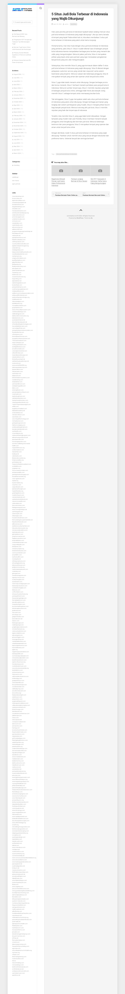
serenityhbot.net (16, 769)
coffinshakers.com (17, 592)
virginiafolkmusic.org (18, 447)
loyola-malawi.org (17, 482)
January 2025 (18, 119)
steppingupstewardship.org (20, 833)
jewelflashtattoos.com (18, 260)
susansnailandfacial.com (19, 773)
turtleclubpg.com (17, 678)
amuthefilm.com (17, 555)
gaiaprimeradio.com (18, 616)
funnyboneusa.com (18, 664)
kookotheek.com (17, 285)
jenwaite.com (16, 932)
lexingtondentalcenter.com (19, 429)
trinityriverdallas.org (18, 460)
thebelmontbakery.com (18, 239)
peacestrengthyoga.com (19, 787)
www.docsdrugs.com (18, 810)
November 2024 (18, 126)
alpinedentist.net (16, 281)
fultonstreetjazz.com (18, 301)
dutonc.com (15, 620)
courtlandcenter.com (18, 686)
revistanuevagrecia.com (19, 575)
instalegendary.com (18, 250)
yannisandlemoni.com (18, 384)
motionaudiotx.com (18, 958)
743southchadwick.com (19, 340)
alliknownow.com (17, 524)
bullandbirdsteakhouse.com (20, 818)
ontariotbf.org (16, 248)
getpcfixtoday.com (17, 262)
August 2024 (17, 136)
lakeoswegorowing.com (19, 944)
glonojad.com (16, 573)
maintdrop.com (16, 272)
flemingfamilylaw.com (18, 940)
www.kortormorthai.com (19, 796)
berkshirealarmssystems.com (21, 377)
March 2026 (17, 88)
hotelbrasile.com (17, 299)
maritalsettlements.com (19, 641)
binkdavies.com (16, 546)
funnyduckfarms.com (18, 930)
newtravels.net (16, 235)
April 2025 (17, 108)
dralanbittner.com (17, 381)
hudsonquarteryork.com (19, 882)
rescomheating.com (18, 963)
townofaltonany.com (18, 647)
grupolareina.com (17, 307)
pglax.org (15, 649)
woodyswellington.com (19, 876)
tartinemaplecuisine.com (19, 608)
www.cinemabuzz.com (18, 847)
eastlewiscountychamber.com (21, 526)
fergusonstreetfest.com (19, 905)
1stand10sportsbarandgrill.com (21, 404)
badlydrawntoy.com (18, 761)
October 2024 (18, 129)
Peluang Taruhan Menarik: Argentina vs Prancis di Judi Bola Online (21, 55)
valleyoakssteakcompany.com (21, 705)
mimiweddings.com (18, 965)
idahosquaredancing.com (19, 367)
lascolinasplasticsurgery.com (20, 820)
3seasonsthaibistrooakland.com (21, 464)
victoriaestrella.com (18, 682)
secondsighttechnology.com (20, 419)
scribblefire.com (17, 466)
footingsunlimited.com (18, 806)
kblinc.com (15, 388)
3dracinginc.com (17, 515)
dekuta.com (15, 845)
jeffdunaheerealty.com (18, 785)
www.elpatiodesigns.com (19, 880)
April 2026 (17, 84)
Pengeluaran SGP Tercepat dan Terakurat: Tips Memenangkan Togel (22, 42)
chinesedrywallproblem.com (20, 658)
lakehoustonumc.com (18, 763)
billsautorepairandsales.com (20, 899)
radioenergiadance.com (19, 283)
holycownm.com (17, 674)
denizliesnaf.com (17, 711)
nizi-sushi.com (16, 612)
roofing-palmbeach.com (19, 344)
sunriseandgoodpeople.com (20, 656)
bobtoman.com (16, 274)
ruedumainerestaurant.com (20, 569)
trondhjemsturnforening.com (20, 892)
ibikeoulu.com (16, 590)
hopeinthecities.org (17, 491)
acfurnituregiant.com (18, 217)
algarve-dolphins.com (18, 633)
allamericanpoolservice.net (20, 437)
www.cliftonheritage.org (19, 822)
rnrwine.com (15, 942)
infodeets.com (16, 208)
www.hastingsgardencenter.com (21, 862)
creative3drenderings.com (19, 748)
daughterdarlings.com (18, 206)
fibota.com (15, 884)
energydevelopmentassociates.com (22, 330)
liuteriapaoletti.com (17, 653)
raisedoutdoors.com (18, 357)
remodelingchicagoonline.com (21, 827)
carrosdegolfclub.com (18, 328)
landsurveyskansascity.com (20, 802)
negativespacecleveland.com (20, 651)
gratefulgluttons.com (18, 493)
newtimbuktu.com (17, 225)
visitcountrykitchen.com (19, 631)
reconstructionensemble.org (20, 668)
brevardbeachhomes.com (19, 336)
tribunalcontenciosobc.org (20, 528)
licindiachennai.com (18, 204)
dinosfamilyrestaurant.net (19, 322)
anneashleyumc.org (18, 800)
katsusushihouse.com (18, 565)
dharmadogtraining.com (19, 956)
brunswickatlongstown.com (20, 606)
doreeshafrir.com (17, 581)
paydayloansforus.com (19, 237)
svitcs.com (15, 717)
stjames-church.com (18, 577)
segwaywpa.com (17, 736)
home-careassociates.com (20, 470)
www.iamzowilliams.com (19, 859)
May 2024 (16, 146)
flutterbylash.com (17, 925)
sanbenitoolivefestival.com (20, 499)
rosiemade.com (16, 394)
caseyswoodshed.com (19, 707)
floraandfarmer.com (18, 332)
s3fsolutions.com (17, 334)
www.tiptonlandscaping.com (20, 831)
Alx (92, 218)
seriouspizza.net (17, 719)
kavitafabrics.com (17, 670)
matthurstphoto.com (18, 909)
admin (66, 24)
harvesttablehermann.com (19, 326)
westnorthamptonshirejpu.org (20, 297)
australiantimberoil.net (18, 320)
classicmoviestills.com (19, 501)
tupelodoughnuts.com (18, 396)
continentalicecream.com (19, 542)
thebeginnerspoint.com (19, 507)
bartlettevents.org (17, 303)
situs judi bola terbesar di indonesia (66, 154)
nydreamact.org (16, 256)
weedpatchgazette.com (19, 386)
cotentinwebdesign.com (19, 311)
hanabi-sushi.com (17, 841)
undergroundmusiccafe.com (20, 971)
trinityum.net (15, 868)
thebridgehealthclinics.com (20, 740)
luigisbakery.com (17, 839)
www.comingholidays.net (19, 509)
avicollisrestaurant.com (19, 691)
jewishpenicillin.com (18, 439)
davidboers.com (17, 754)
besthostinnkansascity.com (20, 967)
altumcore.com (16, 724)
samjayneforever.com (18, 907)
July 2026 (16, 77)
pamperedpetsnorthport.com (20, 392)
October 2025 (18, 102)
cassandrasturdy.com (18, 497)
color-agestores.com (18, 478)
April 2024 (17, 150)
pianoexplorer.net (17, 864)
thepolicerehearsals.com (19, 522)
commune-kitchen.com (19, 553)
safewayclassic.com (18, 241)
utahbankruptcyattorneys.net (20, 361)
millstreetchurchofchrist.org (20, 917)
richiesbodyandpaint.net (19, 202)
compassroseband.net (18, 721)
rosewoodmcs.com (18, 851)
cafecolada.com (17, 503)
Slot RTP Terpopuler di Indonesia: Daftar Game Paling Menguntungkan (99, 181)
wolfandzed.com (17, 843)
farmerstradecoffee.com (19, 750)
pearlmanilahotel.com (18, 270)
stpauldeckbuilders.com (19, 804)
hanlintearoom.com (18, 928)
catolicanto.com (17, 456)
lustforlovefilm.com (18, 557)
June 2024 (17, 143)
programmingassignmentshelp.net (22, 231)
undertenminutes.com (18, 219)
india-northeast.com (18, 342)
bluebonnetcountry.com (19, 266)
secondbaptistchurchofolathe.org (22, 950)
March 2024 (17, 153)
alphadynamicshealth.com (20, 923)
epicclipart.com (16, 268)
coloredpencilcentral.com (19, 351)
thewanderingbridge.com (19, 598)
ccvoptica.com (16, 835)
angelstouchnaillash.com (19, 408)
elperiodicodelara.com (18, 200)
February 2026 (18, 91)
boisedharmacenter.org (19, 476)
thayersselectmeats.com (19, 732)
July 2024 (16, 139)
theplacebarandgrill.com (19, 695)
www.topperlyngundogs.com (20, 781)
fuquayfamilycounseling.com (20, 946)
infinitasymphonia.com (19, 561)
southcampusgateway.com (20, 289)
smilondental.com (17, 412)
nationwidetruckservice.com (20, 676)
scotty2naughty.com (18, 579)
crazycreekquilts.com (18, 544)
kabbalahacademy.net (18, 410)
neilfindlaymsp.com (18, 689)
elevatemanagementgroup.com (21, 934)
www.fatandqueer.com (18, 798)
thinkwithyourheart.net (18, 359)
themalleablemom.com (19, 600)
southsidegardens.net (18, 866)
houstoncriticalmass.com (19, 517)
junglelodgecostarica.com (19, 627)
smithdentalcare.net (18, 969)
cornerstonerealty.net (18, 855)
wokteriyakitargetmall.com (19, 427)
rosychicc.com (16, 485)
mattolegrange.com (18, 625)
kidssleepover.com (17, 233)
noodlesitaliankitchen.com (19, 254)
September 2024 (18, 132)
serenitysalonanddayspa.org (20, 213)
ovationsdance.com (18, 450)
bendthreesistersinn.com (19, 660)
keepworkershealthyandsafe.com (21, 252)
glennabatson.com (17, 534)
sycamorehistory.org (18, 853)
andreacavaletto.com (18, 472)
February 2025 (18, 115)
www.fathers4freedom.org (19, 779)
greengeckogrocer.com (19, 423)
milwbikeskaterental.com (19, 643)
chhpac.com (16, 954)
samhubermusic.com (18, 973)
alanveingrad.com (17, 635)
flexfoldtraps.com (17, 792)
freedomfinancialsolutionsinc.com (22, 789)
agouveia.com (16, 948)
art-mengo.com (16, 614)
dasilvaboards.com (18, 532)
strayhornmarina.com (18, 536)
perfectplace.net (16, 462)
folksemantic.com (17, 371)
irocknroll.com (16, 363)
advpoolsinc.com (17, 699)
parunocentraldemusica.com (20, 888)
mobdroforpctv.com (18, 495)
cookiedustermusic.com (19, 666)
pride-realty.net (16, 921)
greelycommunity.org (18, 567)
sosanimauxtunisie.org (19, 276)
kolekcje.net (15, 454)
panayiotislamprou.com (19, 287)
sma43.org (15, 825)
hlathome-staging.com (18, 425)
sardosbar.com (16, 373)
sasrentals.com (16, 417)
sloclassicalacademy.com (20, 530)
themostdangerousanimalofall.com (22, 520)
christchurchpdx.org (18, 548)
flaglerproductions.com (19, 538)
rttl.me (14, 960)
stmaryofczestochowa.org (20, 594)
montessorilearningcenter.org (20, 903)
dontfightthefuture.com (18, 347)
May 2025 (16, 105)
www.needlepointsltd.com (19, 816)
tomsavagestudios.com (19, 441)
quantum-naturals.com (19, 901)
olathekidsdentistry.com (19, 398)
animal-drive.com (17, 726)
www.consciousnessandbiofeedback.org (24, 857)
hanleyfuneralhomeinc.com (20, 400)
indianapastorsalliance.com (20, 703)
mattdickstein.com (17, 759)
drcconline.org (16, 693)
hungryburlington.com (18, 604)
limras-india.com (17, 198)
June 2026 (17, 81)
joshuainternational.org (19, 771)
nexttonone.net (16, 767)
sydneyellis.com (17, 431)
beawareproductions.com (19, 586)
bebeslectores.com (17, 318)
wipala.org (15, 480)
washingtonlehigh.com (18, 837)
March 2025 (17, 112)
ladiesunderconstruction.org (20, 316)
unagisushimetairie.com (19, 258)
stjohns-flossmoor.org (18, 662)
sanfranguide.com (17, 511)
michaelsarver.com (17, 421)
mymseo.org (16, 952)
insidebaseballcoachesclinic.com (22, 913)
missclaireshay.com (18, 196)
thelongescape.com (18, 623)
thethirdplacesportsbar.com (20, 872)
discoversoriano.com (18, 505)
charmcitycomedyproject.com (21, 583)
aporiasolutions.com (18, 734)
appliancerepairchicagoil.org (20, 246)
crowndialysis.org (17, 433)
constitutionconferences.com (20, 713)
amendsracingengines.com (20, 794)
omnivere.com (16, 221)
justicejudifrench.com (18, 596)
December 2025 (18, 98)
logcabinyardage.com (18, 752)
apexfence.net (16, 975)
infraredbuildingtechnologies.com (22, 324)
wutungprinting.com (18, 639)
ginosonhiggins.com (18, 637)
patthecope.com (17, 715)
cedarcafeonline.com (18, 215)
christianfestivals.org (18, 629)
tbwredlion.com (16, 897)
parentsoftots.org (17, 746)
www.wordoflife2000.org (19, 365)
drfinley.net (15, 938)
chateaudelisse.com (18, 291)
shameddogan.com (18, 744)
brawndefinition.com (18, 540)
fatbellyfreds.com (17, 878)
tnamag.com (16, 728)
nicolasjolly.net (16, 559)
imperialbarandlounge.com (20, 355)
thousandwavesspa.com (19, 684)
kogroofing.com (17, 278)
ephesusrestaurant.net (18, 874)
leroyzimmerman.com (18, 936)
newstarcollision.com (18, 414)
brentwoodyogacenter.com (20, 829)
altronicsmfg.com (17, 227)
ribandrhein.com (17, 452)
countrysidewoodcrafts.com (20, 243)
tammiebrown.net (17, 618)
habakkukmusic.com (18, 765)
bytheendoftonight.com (19, 489)
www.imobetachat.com (19, 756)
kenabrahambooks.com (19, 550)
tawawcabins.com (17, 369)
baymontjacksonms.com (19, 645)
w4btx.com (15, 406)
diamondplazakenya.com (19, 895)
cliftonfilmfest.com (17, 353)
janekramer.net (16, 610)
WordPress (80, 218)
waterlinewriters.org (18, 742)
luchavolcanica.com (18, 672)
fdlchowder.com (17, 814)
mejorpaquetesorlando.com (20, 402)
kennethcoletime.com (18, 602)
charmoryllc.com (17, 513)
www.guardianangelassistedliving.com (23, 890)
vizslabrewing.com (17, 379)
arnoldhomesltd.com (18, 349)
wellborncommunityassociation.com (23, 293)
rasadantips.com (17, 223)
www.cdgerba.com (17, 886)
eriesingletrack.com (18, 390)
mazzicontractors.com (19, 870)
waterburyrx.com (17, 697)
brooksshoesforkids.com (19, 730)
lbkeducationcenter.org (18, 458)
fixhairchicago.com (17, 709)
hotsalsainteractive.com (19, 211)
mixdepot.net (16, 849)
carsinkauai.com (17, 915)
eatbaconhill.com (17, 229)
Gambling (16, 165)
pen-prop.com (16, 775)
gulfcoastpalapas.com (18, 738)
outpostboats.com (17, 487)
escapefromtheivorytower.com (21, 338)
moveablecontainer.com (19, 305)
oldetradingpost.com (18, 314)
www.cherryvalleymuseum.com (21, 309)
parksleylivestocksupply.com (20, 474)
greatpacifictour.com (18, 680)
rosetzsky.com (16, 571)
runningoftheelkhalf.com (19, 783)
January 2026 (18, 95)
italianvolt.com (16, 375)
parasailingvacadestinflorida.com (22, 919)
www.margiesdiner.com (19, 812)
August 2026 (17, 74)
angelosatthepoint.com (19, 701)
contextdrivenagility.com (19, 588)
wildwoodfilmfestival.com (19, 295)
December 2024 (18, 122)
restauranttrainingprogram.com (21, 435)
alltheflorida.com (17, 911)
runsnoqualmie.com (18, 808)
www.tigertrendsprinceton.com (21, 777)
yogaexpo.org (16, 468)
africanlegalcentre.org (18, 563)
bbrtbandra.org (16, 264)
